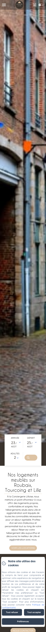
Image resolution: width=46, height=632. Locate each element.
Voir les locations (23, 547)
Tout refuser (12, 612)
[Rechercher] (31, 458)
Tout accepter (34, 612)
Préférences (23, 621)
